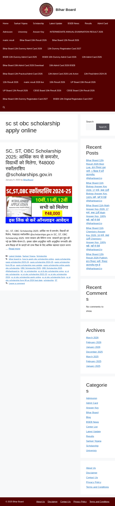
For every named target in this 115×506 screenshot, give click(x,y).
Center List (92, 426)
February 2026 (93, 342)
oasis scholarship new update (29, 265)
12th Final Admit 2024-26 (95, 74)
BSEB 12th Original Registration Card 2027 (73, 99)
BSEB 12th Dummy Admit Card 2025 (20, 57)
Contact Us (92, 477)
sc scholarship (30, 271)
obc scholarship (12, 268)
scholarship (49, 280)
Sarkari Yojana (20, 23)
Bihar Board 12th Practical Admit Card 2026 (22, 74)
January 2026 (93, 347)
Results (88, 23)
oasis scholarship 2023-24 (17, 262)
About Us (91, 468)
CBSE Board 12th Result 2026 (81, 90)
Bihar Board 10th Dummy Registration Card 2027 (25, 99)
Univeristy (22, 32)
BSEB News (73, 23)
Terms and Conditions (97, 487)
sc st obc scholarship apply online (26, 277)
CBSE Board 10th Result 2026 (47, 90)
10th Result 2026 (57, 82)
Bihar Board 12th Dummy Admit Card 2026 (22, 48)
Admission (7, 32)
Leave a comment (17, 283)
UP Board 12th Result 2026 (15, 90)
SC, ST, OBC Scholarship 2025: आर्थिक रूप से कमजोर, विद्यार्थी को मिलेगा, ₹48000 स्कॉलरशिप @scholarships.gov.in (33, 162)
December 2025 (94, 352)
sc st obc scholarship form (53, 277)
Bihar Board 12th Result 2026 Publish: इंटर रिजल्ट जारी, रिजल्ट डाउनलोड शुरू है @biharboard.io (97, 261)
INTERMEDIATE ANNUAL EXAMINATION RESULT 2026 (76, 32)
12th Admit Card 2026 (92, 57)
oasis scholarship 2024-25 (41, 262)
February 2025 (93, 361)
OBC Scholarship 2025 (31, 268)
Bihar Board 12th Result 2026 (65, 40)
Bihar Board (66, 10)
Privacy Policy (93, 482)
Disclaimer (91, 472)
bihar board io (15, 259)
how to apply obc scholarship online (38, 259)
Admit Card (102, 23)
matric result (8, 40)
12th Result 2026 (10, 82)
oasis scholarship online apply (56, 265)
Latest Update (55, 23)
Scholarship (38, 23)
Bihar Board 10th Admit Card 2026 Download (23, 65)
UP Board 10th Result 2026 (83, 82)
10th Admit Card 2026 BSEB (62, 65)
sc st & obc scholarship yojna (51, 271)
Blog (88, 417)
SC (21, 271)
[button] (4, 107)
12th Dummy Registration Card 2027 (64, 48)
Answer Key (38, 32)
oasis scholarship (62, 259)
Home (5, 23)
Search (90, 121)
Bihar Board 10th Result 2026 (33, 40)
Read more (14, 248)
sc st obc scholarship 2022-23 (34, 274)
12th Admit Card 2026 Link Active (63, 74)
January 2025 (93, 366)
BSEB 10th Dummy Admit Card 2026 (59, 57)
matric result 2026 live (34, 82)
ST (56, 280)
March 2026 (92, 337)
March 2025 (92, 356)
